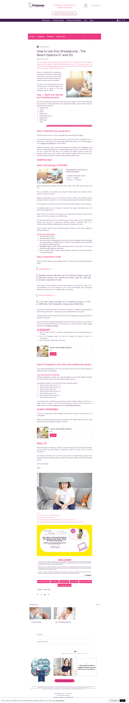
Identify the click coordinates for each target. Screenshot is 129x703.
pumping (74, 582)
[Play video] (50, 176)
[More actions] (91, 47)
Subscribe (64, 582)
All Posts (32, 36)
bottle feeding (85, 582)
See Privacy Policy (60, 700)
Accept (122, 700)
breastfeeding (43, 582)
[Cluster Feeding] (40, 613)
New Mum (50, 36)
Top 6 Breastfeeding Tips (63, 622)
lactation (54, 582)
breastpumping (64, 585)
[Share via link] (48, 594)
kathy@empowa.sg (59, 693)
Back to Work (61, 36)
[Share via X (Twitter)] (41, 594)
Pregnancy (41, 36)
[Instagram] (120, 20)
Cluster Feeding (36, 622)
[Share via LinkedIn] (45, 594)
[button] (85, 5)
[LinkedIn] (117, 20)
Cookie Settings (114, 700)
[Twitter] (124, 20)
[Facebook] (122, 20)
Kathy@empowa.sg (86, 687)
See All (98, 604)
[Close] (127, 700)
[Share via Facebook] (37, 594)
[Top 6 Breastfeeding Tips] (64, 613)
